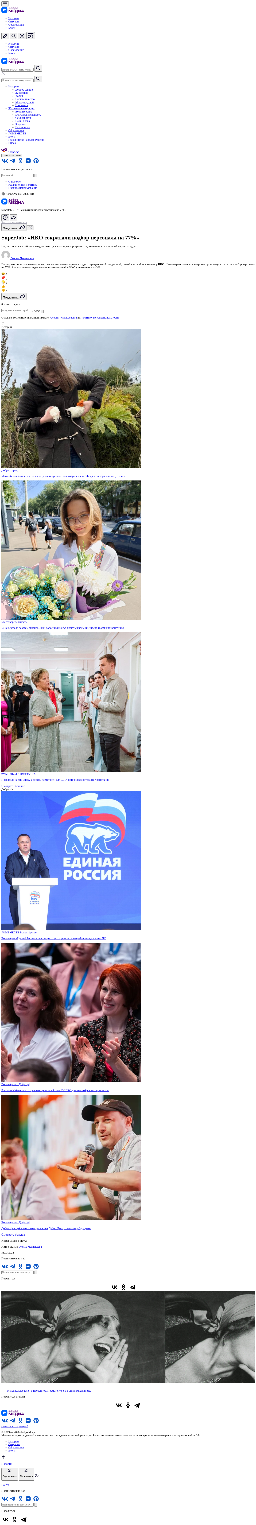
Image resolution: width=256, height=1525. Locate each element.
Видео (12, 142)
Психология (22, 127)
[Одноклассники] (123, 1287)
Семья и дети (23, 117)
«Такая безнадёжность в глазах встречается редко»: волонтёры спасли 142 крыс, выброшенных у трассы (63, 476)
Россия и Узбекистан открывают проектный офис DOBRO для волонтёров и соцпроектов (55, 1090)
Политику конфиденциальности (99, 317)
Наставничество (25, 99)
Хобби (19, 95)
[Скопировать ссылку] (141, 1287)
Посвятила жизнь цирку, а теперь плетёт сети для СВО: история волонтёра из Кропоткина (55, 779)
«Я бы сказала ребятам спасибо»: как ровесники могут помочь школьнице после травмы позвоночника (62, 627)
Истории (13, 18)
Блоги (11, 27)
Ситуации (14, 21)
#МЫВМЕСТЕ (17, 133)
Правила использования (22, 187)
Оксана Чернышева (30, 1246)
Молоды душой (24, 102)
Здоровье (20, 124)
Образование (16, 24)
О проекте (14, 181)
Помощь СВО (28, 773)
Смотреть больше (13, 786)
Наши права (22, 120)
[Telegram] (132, 1287)
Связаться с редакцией (14, 1426)
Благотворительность (28, 114)
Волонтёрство (23, 111)
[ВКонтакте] (114, 1287)
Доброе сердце (24, 89)
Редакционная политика (22, 184)
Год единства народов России (26, 139)
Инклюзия (21, 105)
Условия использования (63, 317)
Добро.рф (24, 1084)
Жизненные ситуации (21, 108)
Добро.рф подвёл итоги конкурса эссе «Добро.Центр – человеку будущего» (46, 1228)
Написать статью (12, 155)
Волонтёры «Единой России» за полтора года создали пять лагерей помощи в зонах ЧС (53, 938)
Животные (21, 92)
